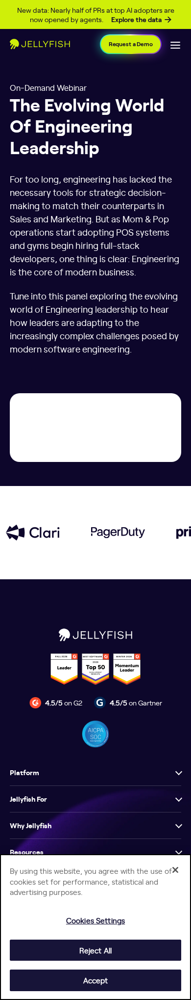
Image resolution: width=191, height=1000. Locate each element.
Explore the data (136, 20)
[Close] (175, 870)
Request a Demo (131, 44)
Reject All (95, 950)
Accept (95, 980)
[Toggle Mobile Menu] (175, 44)
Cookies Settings (95, 920)
